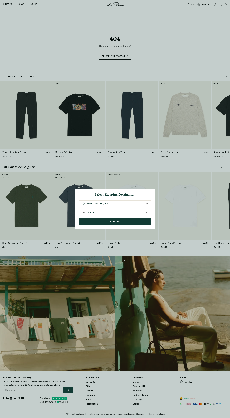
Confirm (115, 221)
